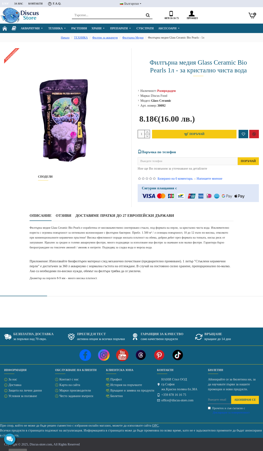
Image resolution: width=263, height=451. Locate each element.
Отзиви (63, 216)
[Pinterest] (159, 355)
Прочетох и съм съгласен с (231, 410)
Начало (65, 37)
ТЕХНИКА (81, 37)
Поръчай (248, 161)
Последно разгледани (23, 291)
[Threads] (141, 355)
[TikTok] (178, 355)
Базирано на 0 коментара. (175, 178)
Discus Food (159, 95)
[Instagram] (104, 355)
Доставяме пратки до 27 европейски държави (124, 216)
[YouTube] (122, 355)
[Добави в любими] (243, 134)
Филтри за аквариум (105, 37)
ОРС (155, 425)
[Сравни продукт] (254, 134)
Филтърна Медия (132, 37)
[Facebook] (85, 355)
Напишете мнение (209, 178)
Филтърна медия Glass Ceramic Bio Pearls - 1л (37, 304)
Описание (41, 216)
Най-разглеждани (70, 291)
